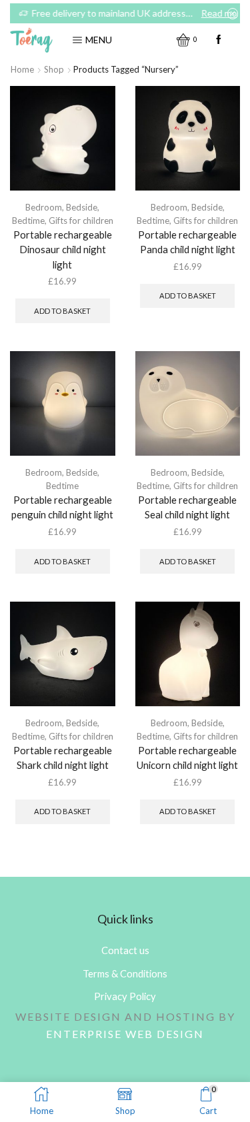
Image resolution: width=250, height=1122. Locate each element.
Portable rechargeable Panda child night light (187, 242)
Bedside (81, 207)
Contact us (125, 950)
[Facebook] (218, 40)
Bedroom (43, 207)
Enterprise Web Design (125, 1033)
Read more (216, 13)
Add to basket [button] (62, 310)
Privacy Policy (125, 996)
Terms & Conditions (125, 973)
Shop (54, 69)
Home (22, 69)
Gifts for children (81, 220)
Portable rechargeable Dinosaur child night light (62, 249)
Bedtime (28, 220)
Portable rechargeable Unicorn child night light (187, 757)
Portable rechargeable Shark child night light (62, 757)
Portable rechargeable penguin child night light (62, 507)
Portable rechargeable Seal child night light (187, 507)
